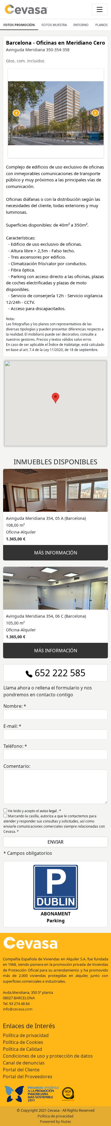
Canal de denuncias (24, 1063)
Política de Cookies (23, 1042)
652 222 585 (58, 673)
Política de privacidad (26, 1035)
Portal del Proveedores (27, 1076)
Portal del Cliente (21, 1069)
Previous (16, 113)
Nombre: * (14, 706)
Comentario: (16, 766)
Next (95, 113)
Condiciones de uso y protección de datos (48, 1056)
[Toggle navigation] (100, 9)
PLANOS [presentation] (101, 25)
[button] (55, 398)
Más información (55, 553)
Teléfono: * (15, 746)
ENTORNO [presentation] (81, 25)
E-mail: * (12, 726)
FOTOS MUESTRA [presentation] (54, 25)
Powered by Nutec (55, 1121)
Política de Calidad (22, 1049)
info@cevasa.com (17, 1009)
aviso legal (48, 810)
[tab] (19, 24)
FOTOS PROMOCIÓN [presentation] (19, 25)
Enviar (55, 842)
